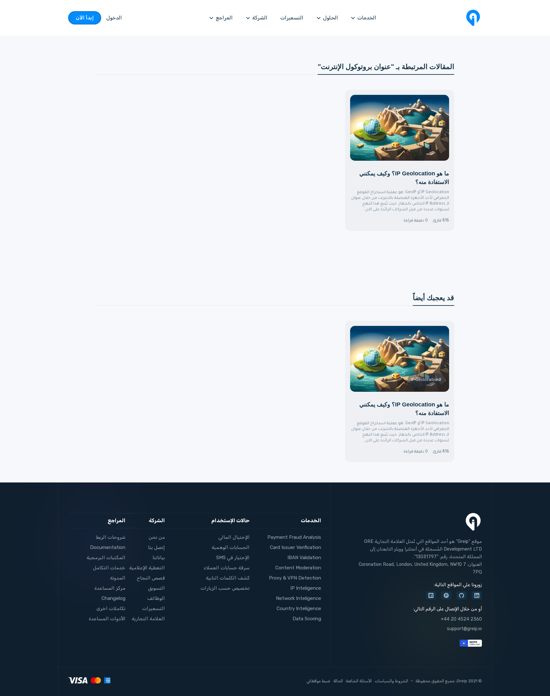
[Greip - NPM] (431, 595)
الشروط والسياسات (391, 680)
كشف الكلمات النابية (228, 578)
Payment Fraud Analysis (294, 537)
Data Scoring (307, 619)
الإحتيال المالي (234, 537)
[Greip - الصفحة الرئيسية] (473, 18)
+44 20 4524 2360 (461, 619)
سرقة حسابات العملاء (227, 568)
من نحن (157, 537)
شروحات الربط (110, 537)
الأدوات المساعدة (107, 619)
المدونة (117, 578)
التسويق (156, 588)
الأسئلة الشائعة (359, 680)
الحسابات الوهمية (231, 547)
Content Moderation (298, 568)
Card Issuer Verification (295, 547)
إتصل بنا (156, 547)
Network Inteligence (298, 598)
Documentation (107, 547)
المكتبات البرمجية (106, 557)
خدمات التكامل (109, 568)
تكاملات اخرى (110, 608)
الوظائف (156, 598)
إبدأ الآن (85, 18)
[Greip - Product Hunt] (446, 595)
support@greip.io (464, 628)
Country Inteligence (299, 608)
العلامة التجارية (148, 619)
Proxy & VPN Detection (295, 578)
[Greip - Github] (461, 595)
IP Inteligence (305, 588)
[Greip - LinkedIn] (477, 595)
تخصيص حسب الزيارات (225, 588)
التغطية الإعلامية (147, 568)
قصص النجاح (151, 578)
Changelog (113, 598)
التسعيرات (153, 608)
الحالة (338, 680)
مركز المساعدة (110, 588)
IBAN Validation (304, 557)
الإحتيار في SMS (233, 557)
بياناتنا (158, 557)
